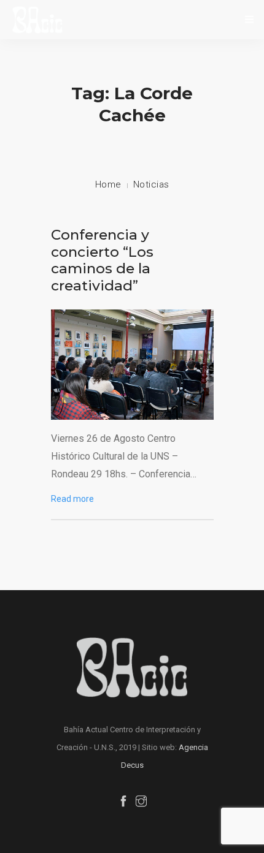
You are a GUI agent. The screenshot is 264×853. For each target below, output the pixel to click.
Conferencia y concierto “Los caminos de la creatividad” (102, 260)
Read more (72, 499)
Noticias (151, 184)
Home (108, 184)
